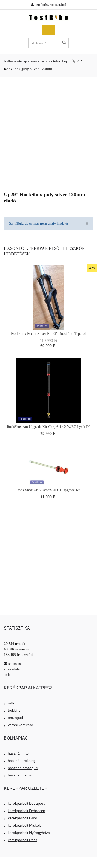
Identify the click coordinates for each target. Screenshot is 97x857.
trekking (14, 710)
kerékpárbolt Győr (22, 818)
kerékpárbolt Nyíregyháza (29, 832)
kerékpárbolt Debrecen (26, 811)
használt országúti (23, 768)
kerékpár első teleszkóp (49, 61)
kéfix (7, 675)
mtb (11, 703)
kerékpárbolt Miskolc (24, 825)
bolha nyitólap (15, 61)
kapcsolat (15, 664)
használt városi (20, 775)
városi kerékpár (20, 725)
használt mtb (18, 753)
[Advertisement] (48, 132)
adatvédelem (13, 669)
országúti (15, 718)
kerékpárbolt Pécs (22, 840)
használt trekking (21, 760)
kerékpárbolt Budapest (26, 803)
